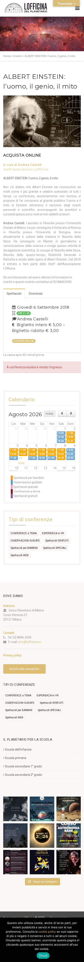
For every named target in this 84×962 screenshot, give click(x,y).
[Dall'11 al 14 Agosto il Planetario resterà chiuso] (68, 809)
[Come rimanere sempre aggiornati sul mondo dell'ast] (15, 862)
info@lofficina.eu (29, 642)
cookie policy (47, 931)
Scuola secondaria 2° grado (23, 774)
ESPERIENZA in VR (53, 533)
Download (35, 293)
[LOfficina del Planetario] (25, 8)
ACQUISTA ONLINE (22, 155)
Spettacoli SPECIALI (54, 547)
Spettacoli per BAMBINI (24, 547)
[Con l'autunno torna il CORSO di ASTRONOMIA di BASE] (68, 835)
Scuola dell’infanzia (18, 749)
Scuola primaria (15, 758)
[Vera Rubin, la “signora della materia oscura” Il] (68, 862)
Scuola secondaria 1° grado (23, 766)
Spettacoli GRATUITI (57, 540)
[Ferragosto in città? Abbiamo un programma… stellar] (42, 809)
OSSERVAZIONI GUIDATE (25, 540)
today (49, 413)
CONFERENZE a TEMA (24, 533)
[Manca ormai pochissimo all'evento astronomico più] (42, 835)
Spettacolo (14, 293)
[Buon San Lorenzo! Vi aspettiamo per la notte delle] (15, 835)
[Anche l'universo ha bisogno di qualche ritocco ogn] (42, 862)
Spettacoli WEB (20, 555)
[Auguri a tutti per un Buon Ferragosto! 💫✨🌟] (15, 809)
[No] (78, 940)
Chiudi (43, 955)
